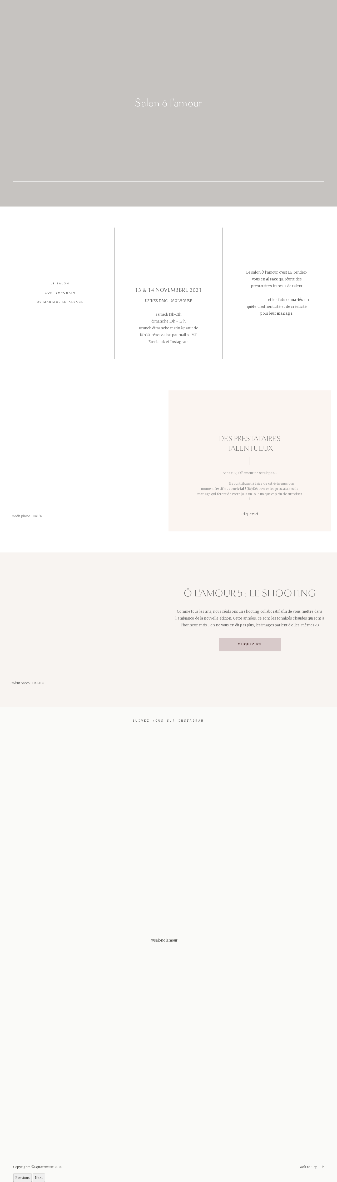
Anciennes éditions (160, 8)
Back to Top (308, 1167)
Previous (22, 1177)
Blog (199, 8)
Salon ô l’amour (168, 102)
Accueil (19, 8)
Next (39, 1177)
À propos (47, 8)
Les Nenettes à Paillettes (97, 8)
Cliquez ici (250, 644)
